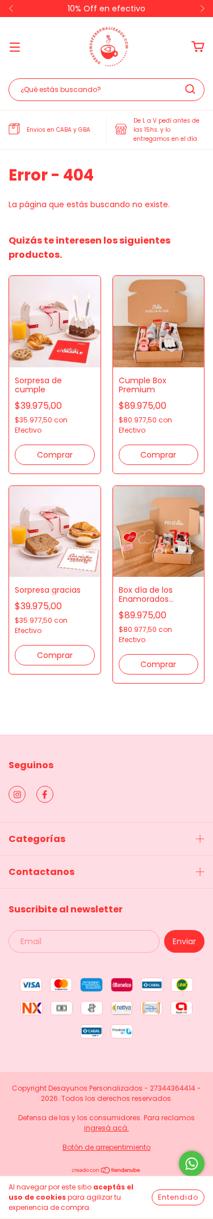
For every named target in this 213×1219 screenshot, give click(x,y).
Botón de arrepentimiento (106, 1147)
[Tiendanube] (106, 1171)
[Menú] (14, 46)
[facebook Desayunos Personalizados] (44, 794)
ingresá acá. (106, 1128)
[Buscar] (190, 89)
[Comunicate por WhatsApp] (191, 1163)
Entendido (178, 1197)
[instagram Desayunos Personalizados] (17, 794)
